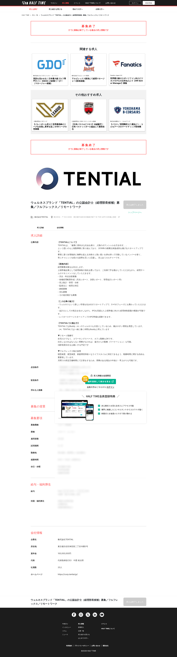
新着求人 (81, 627)
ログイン (135, 3)
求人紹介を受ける (55, 9)
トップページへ (135, 212)
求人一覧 (35, 15)
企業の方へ (100, 9)
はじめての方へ (83, 638)
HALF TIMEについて (93, 3)
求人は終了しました (135, 205)
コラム (64, 631)
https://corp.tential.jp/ (68, 574)
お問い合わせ (110, 3)
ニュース (65, 634)
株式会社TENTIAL (41, 217)
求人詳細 (40, 227)
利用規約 (69, 646)
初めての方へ (78, 9)
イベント (77, 3)
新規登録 (148, 3)
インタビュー (66, 627)
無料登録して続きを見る (99, 381)
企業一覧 (81, 631)
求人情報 (65, 3)
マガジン (54, 3)
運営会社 (105, 646)
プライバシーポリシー (82, 646)
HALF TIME (25, 15)
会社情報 (60, 227)
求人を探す (33, 9)
